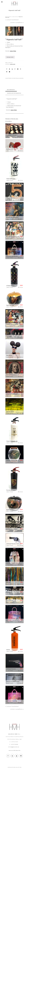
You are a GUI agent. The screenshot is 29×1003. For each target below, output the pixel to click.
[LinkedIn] (12, 756)
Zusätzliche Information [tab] (14, 93)
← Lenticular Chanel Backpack (12, 19)
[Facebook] (8, 756)
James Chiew (15, 16)
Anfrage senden (10, 57)
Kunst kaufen (8, 16)
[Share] (6, 69)
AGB (14, 750)
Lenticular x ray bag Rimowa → (17, 22)
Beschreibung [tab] (11, 89)
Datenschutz (18, 750)
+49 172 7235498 (14, 744)
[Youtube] (16, 756)
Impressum (11, 750)
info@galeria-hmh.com (14, 746)
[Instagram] (21, 756)
